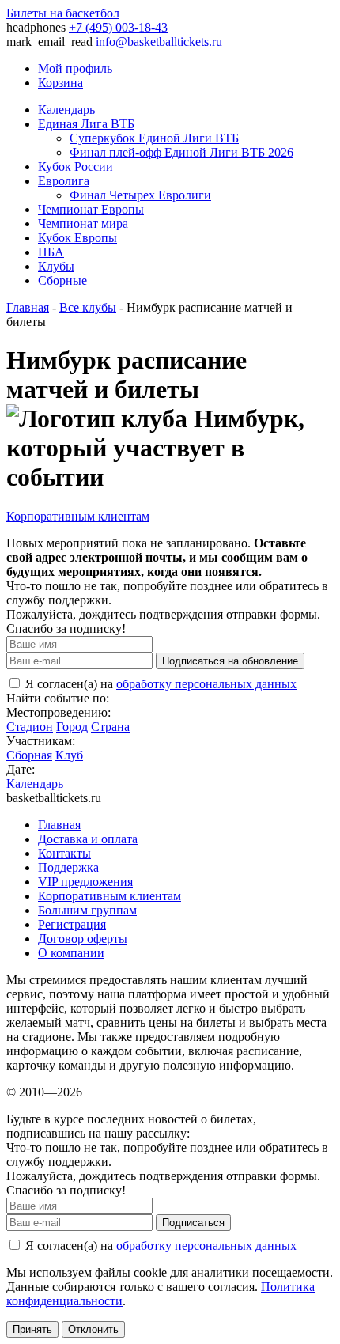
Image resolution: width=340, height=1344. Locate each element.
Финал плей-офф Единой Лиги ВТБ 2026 (181, 152)
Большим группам (87, 910)
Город (72, 726)
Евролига (63, 180)
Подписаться (193, 1223)
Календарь (66, 109)
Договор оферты (82, 938)
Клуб (69, 755)
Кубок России (75, 166)
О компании (71, 953)
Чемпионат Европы (91, 209)
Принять (32, 1329)
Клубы (56, 266)
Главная (27, 307)
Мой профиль (75, 68)
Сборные (62, 280)
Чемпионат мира (83, 223)
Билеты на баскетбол (62, 13)
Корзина (60, 82)
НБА (51, 252)
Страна (110, 726)
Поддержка (68, 867)
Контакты (64, 853)
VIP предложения (85, 881)
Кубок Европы (77, 237)
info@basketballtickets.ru (159, 41)
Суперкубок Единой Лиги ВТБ (154, 138)
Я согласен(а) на (159, 684)
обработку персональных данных (206, 684)
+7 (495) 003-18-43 (118, 27)
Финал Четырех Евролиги (140, 195)
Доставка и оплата (88, 839)
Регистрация (72, 924)
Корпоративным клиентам (77, 516)
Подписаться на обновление (230, 661)
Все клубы (87, 307)
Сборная (29, 755)
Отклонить (93, 1329)
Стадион (29, 726)
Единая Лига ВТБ (86, 124)
